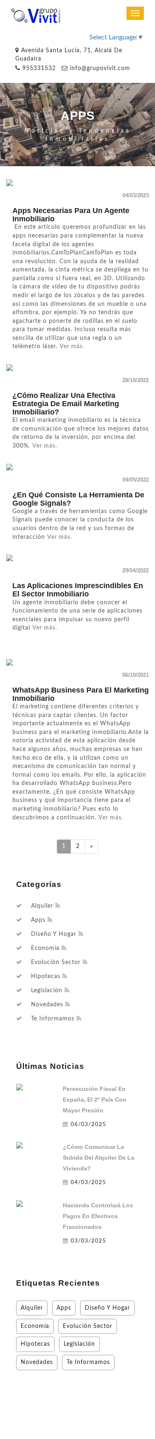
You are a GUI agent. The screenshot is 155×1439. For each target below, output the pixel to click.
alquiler (42, 906)
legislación (46, 990)
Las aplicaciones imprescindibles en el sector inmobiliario (77, 589)
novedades (47, 1005)
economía (45, 948)
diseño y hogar (53, 934)
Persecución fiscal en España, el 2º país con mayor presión (94, 1099)
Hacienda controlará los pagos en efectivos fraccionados (98, 1216)
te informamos (52, 1019)
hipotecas (45, 976)
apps (38, 920)
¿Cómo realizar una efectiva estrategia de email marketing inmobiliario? (65, 403)
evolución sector (56, 962)
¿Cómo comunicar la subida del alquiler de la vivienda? (98, 1157)
